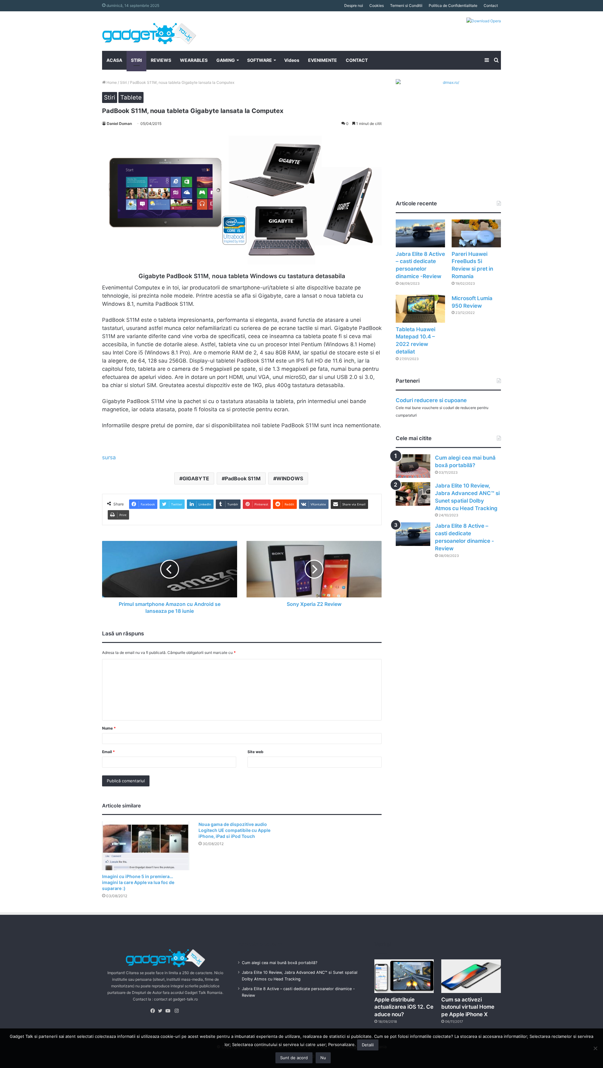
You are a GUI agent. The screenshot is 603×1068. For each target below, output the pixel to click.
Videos (291, 60)
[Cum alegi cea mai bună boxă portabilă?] (413, 466)
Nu (323, 1057)
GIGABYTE (195, 478)
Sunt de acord (294, 1057)
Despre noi (353, 5)
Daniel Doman (119, 123)
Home (111, 82)
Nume (109, 728)
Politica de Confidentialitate (453, 5)
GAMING (225, 60)
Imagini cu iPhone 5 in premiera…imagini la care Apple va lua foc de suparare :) (138, 882)
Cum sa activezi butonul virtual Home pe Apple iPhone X (467, 1007)
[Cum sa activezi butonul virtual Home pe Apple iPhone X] (471, 976)
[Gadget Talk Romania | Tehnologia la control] (149, 31)
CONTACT (357, 60)
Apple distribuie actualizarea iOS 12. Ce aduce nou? (403, 1007)
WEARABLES (194, 60)
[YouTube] (169, 1011)
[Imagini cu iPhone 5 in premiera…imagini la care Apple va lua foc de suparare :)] (145, 845)
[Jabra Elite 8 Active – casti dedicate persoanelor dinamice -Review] (420, 233)
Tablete (131, 97)
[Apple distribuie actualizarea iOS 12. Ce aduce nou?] (404, 976)
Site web (255, 751)
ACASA (114, 60)
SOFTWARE (259, 60)
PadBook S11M (243, 478)
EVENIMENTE (322, 60)
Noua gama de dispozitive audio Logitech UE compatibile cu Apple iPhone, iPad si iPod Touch (234, 830)
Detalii (368, 1044)
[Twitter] (162, 1011)
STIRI (136, 60)
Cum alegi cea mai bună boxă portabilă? (279, 962)
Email (108, 751)
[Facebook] (154, 1011)
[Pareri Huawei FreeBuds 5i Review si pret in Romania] (476, 233)
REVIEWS (161, 60)
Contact (491, 5)
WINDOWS (289, 478)
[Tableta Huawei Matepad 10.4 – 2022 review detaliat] (420, 309)
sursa (109, 457)
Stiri (123, 82)
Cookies (376, 5)
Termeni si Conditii (406, 5)
